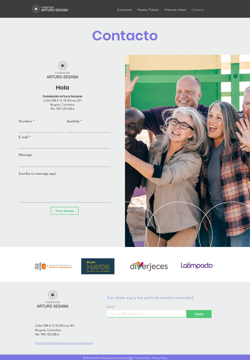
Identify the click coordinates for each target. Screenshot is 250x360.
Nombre (25, 121)
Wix (131, 357)
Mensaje (25, 155)
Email (111, 306)
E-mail (23, 137)
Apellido (73, 121)
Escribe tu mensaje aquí (37, 173)
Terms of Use (142, 357)
